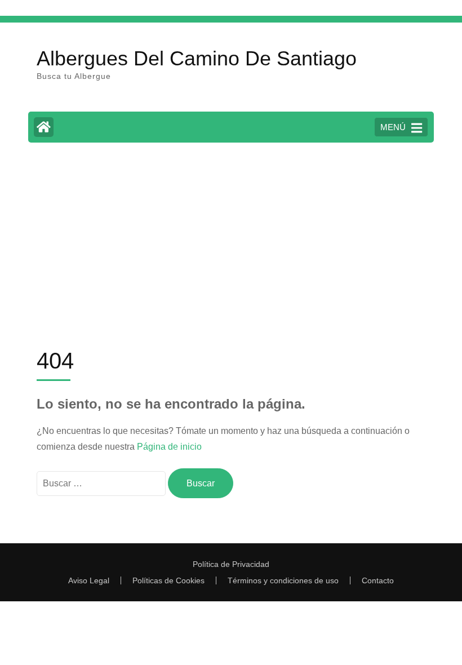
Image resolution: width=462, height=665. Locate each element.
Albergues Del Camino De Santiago (197, 58)
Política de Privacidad (231, 564)
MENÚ (393, 127)
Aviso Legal (88, 580)
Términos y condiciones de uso (283, 580)
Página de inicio (169, 446)
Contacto (378, 580)
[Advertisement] (231, 235)
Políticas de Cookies (168, 580)
